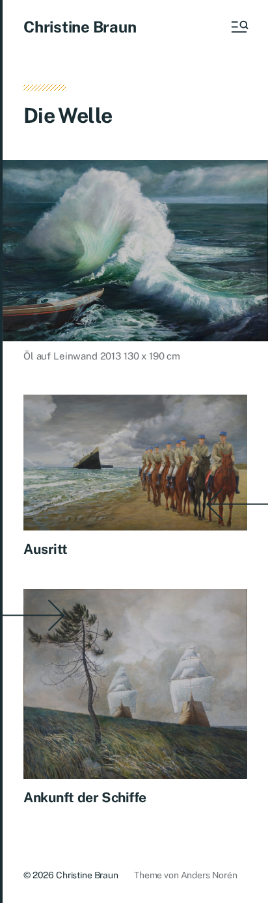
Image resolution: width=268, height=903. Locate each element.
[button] (239, 26)
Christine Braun (79, 26)
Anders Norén (209, 875)
